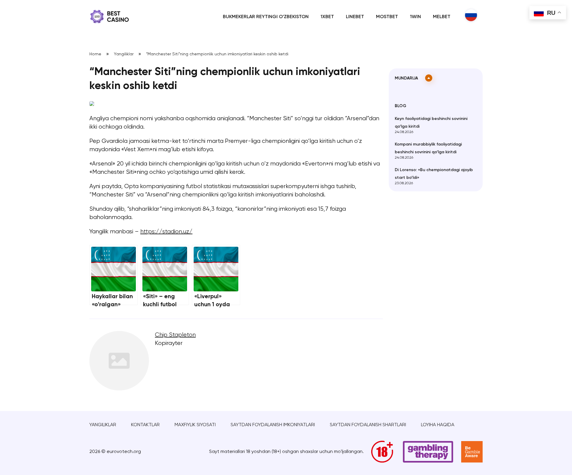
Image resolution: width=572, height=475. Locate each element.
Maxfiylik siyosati (195, 425)
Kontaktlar (145, 425)
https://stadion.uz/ (166, 232)
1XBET (327, 17)
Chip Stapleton (175, 335)
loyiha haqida (437, 425)
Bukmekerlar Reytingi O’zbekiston (266, 17)
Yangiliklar (123, 54)
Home (95, 54)
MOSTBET (387, 17)
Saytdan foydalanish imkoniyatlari (273, 425)
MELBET (441, 17)
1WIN (415, 17)
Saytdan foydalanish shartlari (368, 425)
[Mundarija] (428, 78)
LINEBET (355, 17)
